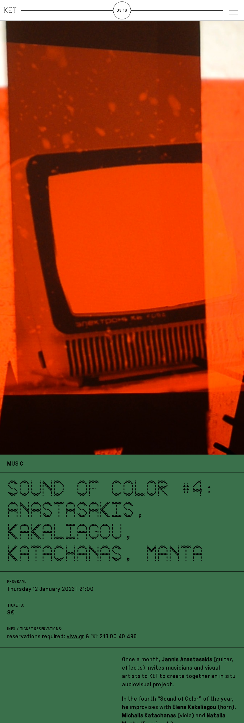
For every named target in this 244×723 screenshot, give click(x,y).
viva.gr (75, 636)
